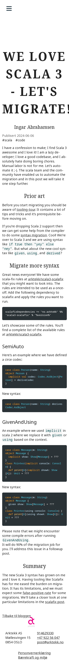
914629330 (45, 633)
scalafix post (54, 602)
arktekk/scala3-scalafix (45, 279)
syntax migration (34, 235)
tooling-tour (26, 209)
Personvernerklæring (34, 653)
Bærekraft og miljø (32, 657)
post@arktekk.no (50, 642)
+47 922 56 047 (48, 637)
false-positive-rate (37, 593)
